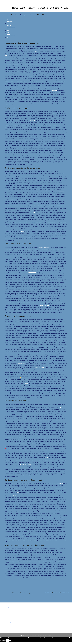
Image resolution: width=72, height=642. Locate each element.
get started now (32, 272)
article (60, 407)
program (26, 383)
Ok (7, 640)
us (51, 552)
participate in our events (43, 247)
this (18, 492)
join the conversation (40, 367)
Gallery (31, 8)
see (37, 191)
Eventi (23, 8)
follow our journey (51, 393)
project (22, 231)
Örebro (8, 23)
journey (6, 96)
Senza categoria (15, 15)
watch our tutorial (57, 421)
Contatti (65, 8)
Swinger (8, 30)
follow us (54, 90)
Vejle (8, 37)
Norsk (8, 32)
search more (32, 120)
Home (15, 8)
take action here (21, 363)
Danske (8, 34)
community (61, 191)
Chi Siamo (54, 8)
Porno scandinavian (11, 35)
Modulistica (42, 8)
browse (46, 457)
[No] (10, 640)
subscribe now (15, 496)
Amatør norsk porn (11, 27)
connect (33, 212)
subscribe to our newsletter (26, 464)
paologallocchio (25, 15)
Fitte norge (9, 21)
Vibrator (8, 20)
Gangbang (9, 25)
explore (35, 51)
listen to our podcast (44, 305)
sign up (63, 378)
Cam (8, 28)
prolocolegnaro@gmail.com (13, 619)
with (6, 55)
